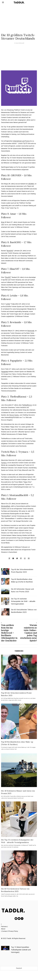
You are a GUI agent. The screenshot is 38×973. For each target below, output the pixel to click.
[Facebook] (9, 558)
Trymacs (4, 463)
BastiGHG (10, 251)
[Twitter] (17, 558)
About (3, 929)
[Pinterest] (21, 558)
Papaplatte (4, 371)
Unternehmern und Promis (21, 141)
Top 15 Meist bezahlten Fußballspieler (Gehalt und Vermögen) (21, 949)
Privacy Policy (13, 931)
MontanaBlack (5, 506)
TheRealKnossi (27, 405)
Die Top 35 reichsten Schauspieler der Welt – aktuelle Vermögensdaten (23, 601)
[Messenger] (13, 558)
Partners (4, 926)
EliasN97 (8, 277)
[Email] (28, 558)
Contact (4, 931)
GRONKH (31, 184)
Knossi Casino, (14, 415)
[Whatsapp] (24, 558)
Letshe (8, 304)
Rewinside (30, 331)
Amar (2, 222)
